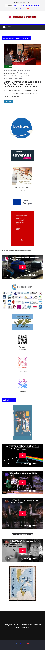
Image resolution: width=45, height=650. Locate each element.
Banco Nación (9, 76)
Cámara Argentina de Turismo (24, 76)
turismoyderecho (25, 70)
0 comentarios (23, 73)
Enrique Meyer (8, 78)
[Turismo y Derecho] (4, 27)
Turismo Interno (18, 78)
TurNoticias (8, 66)
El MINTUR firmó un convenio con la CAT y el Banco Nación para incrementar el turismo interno (22, 84)
